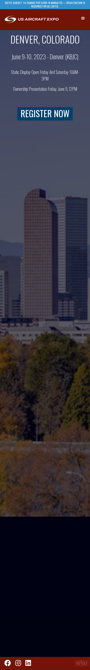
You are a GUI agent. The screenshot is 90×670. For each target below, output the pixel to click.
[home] (31, 19)
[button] (83, 18)
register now (45, 113)
